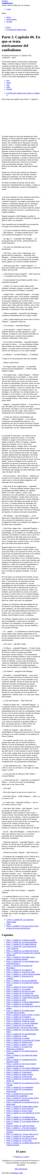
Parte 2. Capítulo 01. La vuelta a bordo (20, 1019)
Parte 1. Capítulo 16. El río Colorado (19, 987)
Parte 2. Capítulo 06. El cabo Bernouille (21, 1034)
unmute (9, 89)
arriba (8, 924)
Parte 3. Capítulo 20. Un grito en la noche (21, 1138)
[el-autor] (21, 1157)
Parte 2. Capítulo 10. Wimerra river (19, 1042)
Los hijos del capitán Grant (16, 30)
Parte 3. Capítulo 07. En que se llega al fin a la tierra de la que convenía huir (22, 927)
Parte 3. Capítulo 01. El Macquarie (19, 1077)
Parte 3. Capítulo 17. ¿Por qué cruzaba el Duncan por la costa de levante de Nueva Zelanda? (21, 1130)
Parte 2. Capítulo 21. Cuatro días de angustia (22, 998)
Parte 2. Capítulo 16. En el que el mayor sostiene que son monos (21, 1065)
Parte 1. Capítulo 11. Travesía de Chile (20, 972)
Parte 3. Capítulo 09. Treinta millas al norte (22, 1106)
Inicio (8, 17)
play (8, 81)
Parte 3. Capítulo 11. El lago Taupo (19, 1111)
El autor (9, 22)
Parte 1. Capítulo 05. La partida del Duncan (22, 951)
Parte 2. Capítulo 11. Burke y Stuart (19, 1045)
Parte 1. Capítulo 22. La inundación (19, 1004)
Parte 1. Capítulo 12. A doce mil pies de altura (23, 974)
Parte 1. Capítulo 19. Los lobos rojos (19, 993)
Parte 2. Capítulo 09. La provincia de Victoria (23, 1040)
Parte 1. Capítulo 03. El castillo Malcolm (21, 944)
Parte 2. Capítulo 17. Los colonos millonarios (23, 1068)
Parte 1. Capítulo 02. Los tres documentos (21, 942)
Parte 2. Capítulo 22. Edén (16, 1000)
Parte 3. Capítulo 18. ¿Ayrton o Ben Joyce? (22, 1134)
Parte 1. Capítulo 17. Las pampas (18, 989)
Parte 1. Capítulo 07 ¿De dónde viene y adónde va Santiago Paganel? (20, 958)
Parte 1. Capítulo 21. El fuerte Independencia (23, 1002)
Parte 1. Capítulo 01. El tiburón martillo (20, 940)
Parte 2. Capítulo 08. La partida (18, 1038)
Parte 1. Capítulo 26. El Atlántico (18, 1017)
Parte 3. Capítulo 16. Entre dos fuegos (20, 1126)
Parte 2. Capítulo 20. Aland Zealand (19, 1074)
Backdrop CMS (17, 1173)
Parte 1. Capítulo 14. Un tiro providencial (21, 981)
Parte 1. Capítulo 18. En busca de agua (20, 991)
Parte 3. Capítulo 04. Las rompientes (19, 1087)
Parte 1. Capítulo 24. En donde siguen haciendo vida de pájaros (20, 1011)
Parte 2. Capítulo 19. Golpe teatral (19, 1072)
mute (8, 87)
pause (8, 83)
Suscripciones (11, 19)
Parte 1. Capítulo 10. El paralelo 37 (19, 970)
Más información (21, 1169)
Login (8, 9)
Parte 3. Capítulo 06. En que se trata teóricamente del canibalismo (19, 1095)
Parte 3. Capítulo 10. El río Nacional (19, 1108)
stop (7, 85)
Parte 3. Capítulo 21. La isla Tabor (19, 1141)
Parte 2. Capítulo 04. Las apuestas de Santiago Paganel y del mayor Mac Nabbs (21, 1026)
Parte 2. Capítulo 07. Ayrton (16, 1036)
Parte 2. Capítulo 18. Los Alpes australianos (22, 1070)
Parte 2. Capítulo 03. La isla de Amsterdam (22, 1023)
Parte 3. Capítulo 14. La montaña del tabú (21, 1119)
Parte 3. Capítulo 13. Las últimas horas (20, 1117)
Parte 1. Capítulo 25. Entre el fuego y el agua (23, 1015)
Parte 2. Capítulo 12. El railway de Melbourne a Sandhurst (19, 1048)
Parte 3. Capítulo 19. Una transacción (20, 1136)
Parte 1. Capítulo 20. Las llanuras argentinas (22, 995)
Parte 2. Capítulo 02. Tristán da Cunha (20, 1021)
